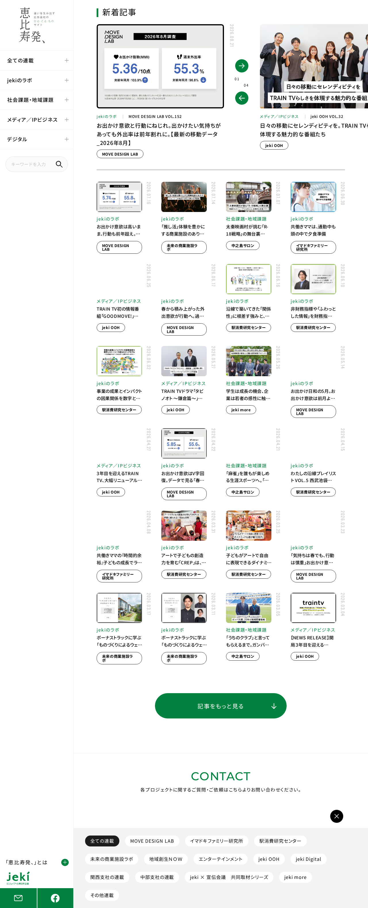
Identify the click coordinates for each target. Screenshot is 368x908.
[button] (241, 98)
